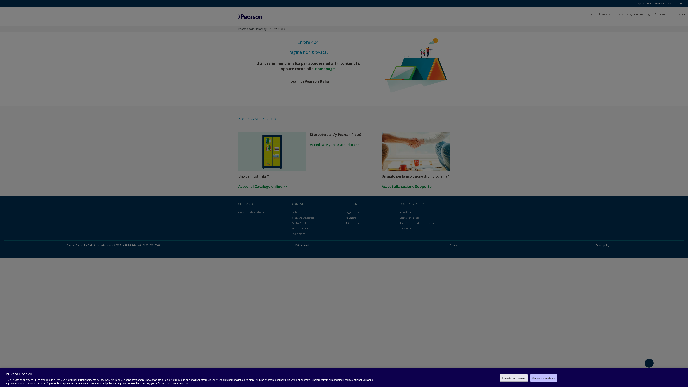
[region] (344, 377)
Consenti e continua (543, 377)
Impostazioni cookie (513, 377)
